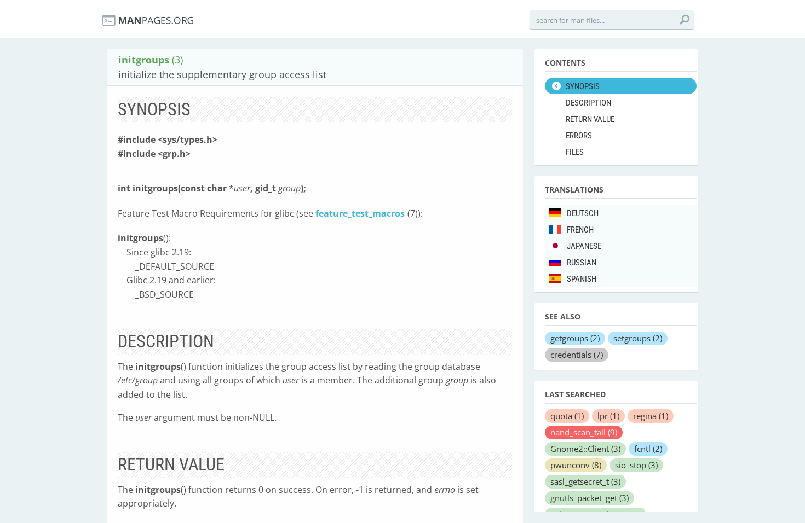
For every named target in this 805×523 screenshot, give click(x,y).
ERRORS (579, 136)
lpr (608, 415)
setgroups (637, 338)
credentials (576, 354)
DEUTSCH (583, 213)
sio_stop (636, 465)
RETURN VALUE (590, 119)
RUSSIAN (581, 263)
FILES (575, 152)
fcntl (648, 448)
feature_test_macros (360, 213)
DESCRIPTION (588, 103)
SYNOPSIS (583, 86)
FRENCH (580, 230)
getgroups (575, 338)
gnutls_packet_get (589, 497)
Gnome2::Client (585, 448)
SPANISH (581, 279)
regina (650, 415)
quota (567, 415)
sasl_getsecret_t (585, 481)
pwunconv (575, 465)
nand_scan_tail (583, 432)
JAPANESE (584, 246)
